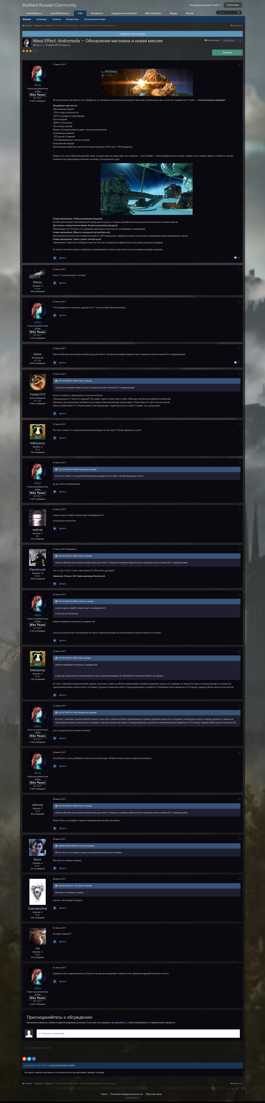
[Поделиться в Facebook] (34, 1059)
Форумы (27, 19)
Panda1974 (37, 394)
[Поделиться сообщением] (239, 64)
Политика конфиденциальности (126, 1094)
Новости (66, 45)
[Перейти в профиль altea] (27, 43)
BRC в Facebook (153, 13)
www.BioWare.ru (34, 13)
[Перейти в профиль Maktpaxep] (37, 431)
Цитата (62, 258)
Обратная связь (154, 1094)
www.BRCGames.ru (59, 13)
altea (80, 658)
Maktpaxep (37, 443)
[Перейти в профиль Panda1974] (37, 382)
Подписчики (228, 40)
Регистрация (233, 5)
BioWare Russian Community (49, 5)
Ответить (227, 52)
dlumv (37, 859)
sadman (37, 530)
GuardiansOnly (37, 908)
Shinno (37, 282)
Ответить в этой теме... (53, 1033)
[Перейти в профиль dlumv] (37, 847)
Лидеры (173, 13)
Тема (103, 1094)
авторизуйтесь (118, 1022)
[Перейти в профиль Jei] (37, 936)
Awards (189, 13)
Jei (37, 948)
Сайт (80, 13)
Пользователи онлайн (94, 19)
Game (37, 354)
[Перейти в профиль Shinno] (37, 274)
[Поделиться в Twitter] (29, 1059)
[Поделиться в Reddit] (24, 1059)
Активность (97, 13)
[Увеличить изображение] (147, 189)
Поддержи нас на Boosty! (124, 13)
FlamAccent (37, 569)
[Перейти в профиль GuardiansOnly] (37, 892)
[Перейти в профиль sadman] (37, 517)
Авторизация (213, 40)
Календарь (42, 19)
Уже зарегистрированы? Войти (204, 5)
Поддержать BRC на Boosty (132, 34)
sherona (37, 805)
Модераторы (72, 19)
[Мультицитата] (54, 258)
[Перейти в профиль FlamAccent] (37, 557)
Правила (56, 19)
